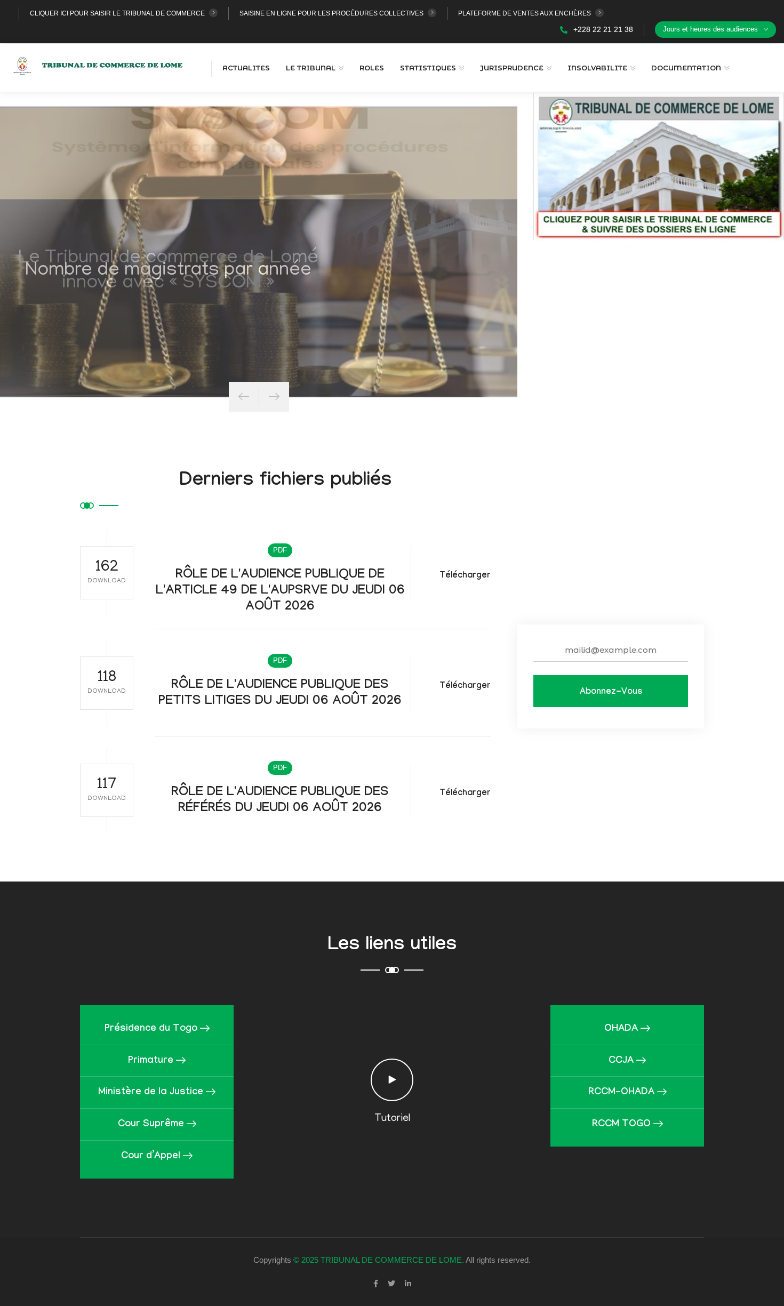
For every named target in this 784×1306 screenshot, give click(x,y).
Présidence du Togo (151, 1029)
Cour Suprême (151, 1125)
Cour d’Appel (150, 1157)
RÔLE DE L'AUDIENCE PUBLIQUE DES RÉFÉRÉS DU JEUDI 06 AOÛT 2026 (280, 801)
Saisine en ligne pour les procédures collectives (331, 13)
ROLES (371, 67)
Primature (150, 1061)
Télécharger (465, 576)
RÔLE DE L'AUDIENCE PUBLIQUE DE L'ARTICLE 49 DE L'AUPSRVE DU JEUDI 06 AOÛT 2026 (280, 591)
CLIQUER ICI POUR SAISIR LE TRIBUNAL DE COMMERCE (117, 13)
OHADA (621, 1029)
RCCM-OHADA (621, 1093)
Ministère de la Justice (150, 1093)
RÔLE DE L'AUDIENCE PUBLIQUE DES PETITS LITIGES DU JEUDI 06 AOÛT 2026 (280, 694)
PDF (280, 550)
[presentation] (244, 397)
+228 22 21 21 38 (602, 29)
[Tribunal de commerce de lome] (102, 64)
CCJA (621, 1061)
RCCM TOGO (621, 1125)
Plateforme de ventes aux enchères (524, 13)
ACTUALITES (246, 67)
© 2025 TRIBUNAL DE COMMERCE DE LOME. (378, 1259)
